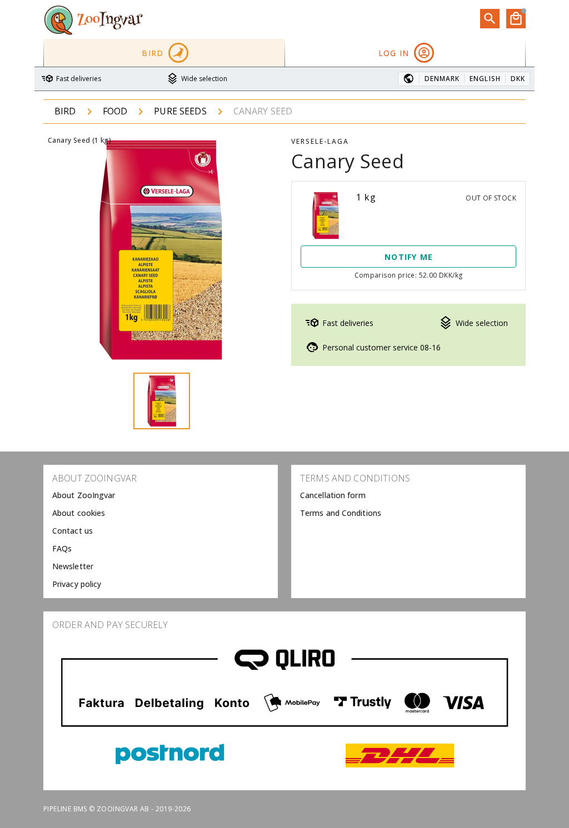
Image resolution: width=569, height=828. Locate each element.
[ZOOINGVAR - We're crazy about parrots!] (93, 19)
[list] (160, 531)
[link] (160, 496)
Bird (65, 111)
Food (115, 111)
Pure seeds (180, 111)
